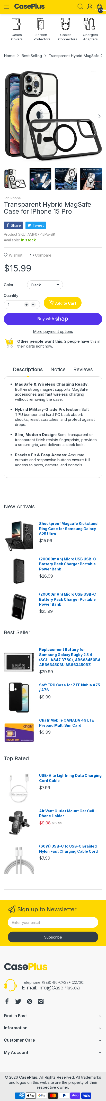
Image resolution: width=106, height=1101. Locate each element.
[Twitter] (18, 1002)
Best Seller (17, 632)
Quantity (11, 295)
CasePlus (28, 1077)
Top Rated (16, 758)
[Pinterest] (29, 1002)
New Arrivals (19, 506)
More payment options (53, 331)
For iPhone (12, 198)
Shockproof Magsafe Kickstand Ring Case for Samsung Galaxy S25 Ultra (68, 528)
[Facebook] (7, 1002)
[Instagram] (41, 1002)
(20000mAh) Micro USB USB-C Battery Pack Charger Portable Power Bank (67, 564)
